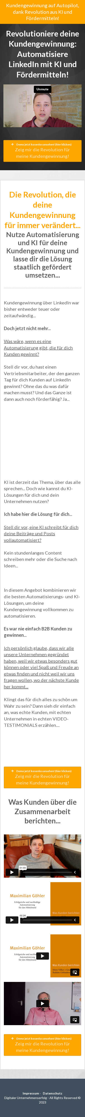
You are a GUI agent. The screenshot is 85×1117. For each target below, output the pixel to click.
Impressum (31, 1093)
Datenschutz (52, 1093)
